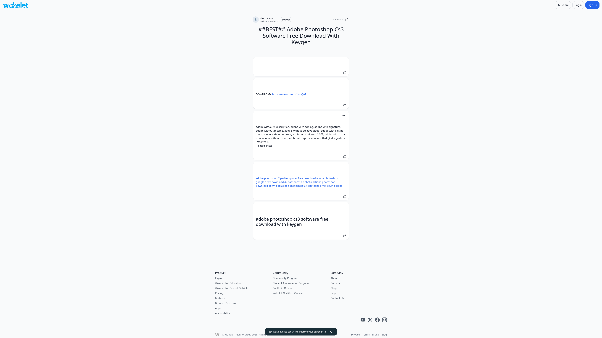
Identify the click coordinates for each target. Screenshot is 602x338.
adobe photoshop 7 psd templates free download (286, 178)
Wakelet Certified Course (288, 293)
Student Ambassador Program (291, 283)
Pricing (219, 293)
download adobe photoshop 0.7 (288, 185)
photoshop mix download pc (325, 185)
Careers (335, 283)
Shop (333, 288)
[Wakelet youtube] (363, 320)
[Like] (346, 19)
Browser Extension (226, 303)
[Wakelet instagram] (384, 320)
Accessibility (222, 313)
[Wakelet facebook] (377, 320)
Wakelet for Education (228, 283)
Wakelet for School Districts (231, 288)
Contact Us (337, 298)
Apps (218, 308)
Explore (219, 278)
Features (220, 298)
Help (333, 293)
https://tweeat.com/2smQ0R (289, 94)
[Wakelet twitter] (370, 320)
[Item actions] (343, 83)
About (334, 278)
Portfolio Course (283, 288)
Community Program (285, 278)
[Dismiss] (330, 331)
